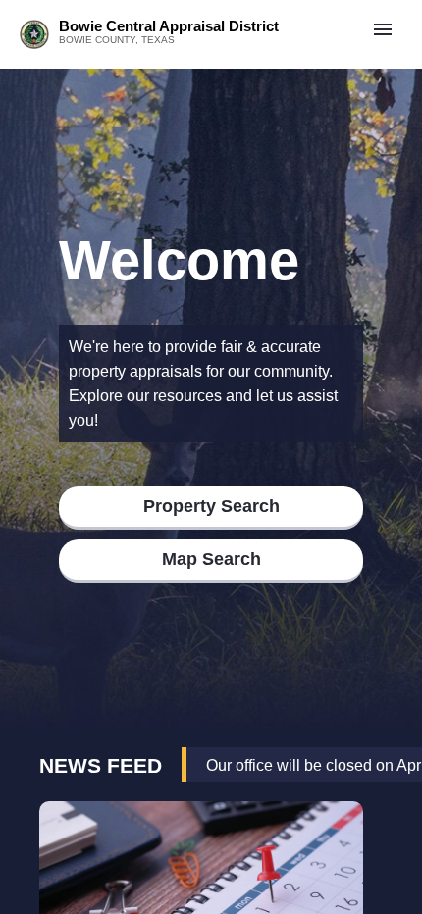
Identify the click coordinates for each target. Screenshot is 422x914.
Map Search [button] (211, 559)
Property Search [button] (211, 506)
